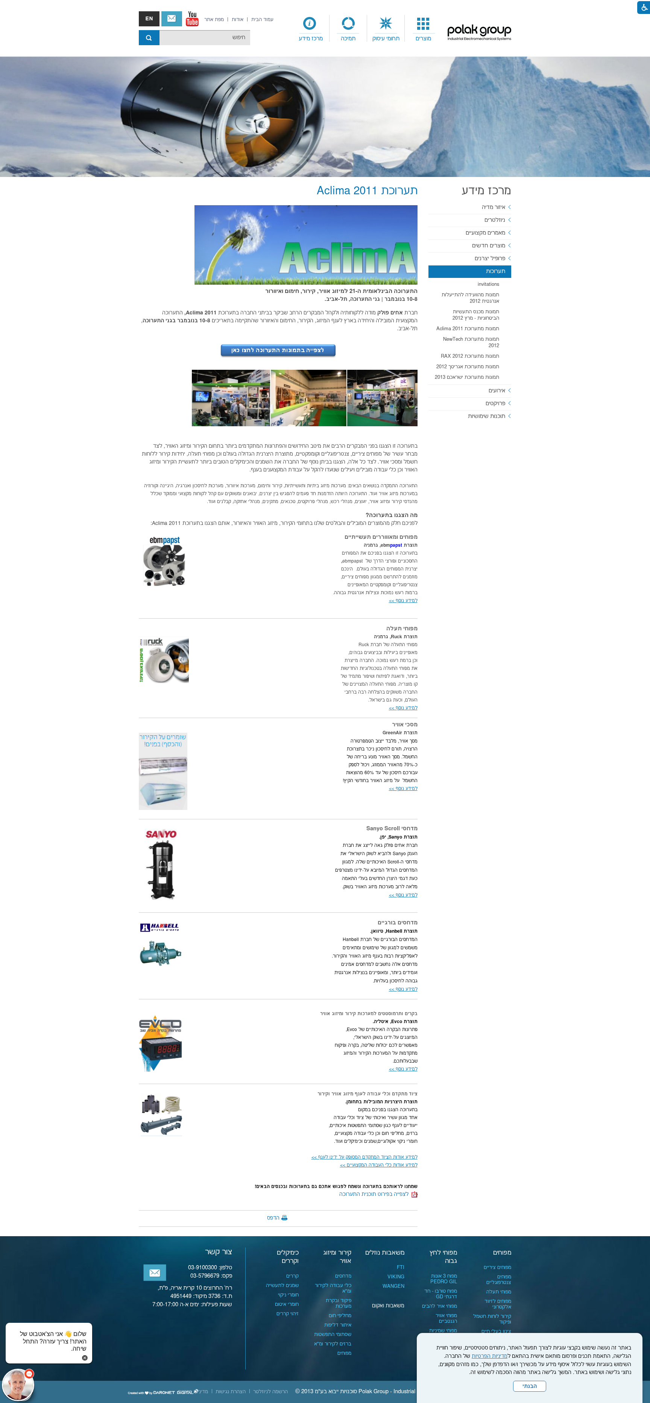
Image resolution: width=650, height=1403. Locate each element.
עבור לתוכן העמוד (325, 8)
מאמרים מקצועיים (485, 233)
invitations (488, 284)
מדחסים (343, 1276)
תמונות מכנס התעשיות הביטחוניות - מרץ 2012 (476, 315)
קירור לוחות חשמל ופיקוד (492, 1319)
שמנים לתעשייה (282, 1286)
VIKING (395, 1277)
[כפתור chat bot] (18, 1385)
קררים (292, 1276)
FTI (400, 1267)
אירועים (497, 390)
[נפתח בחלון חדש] (192, 18)
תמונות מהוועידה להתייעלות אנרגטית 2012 (470, 298)
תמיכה (348, 38)
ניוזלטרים (494, 220)
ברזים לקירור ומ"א (332, 1344)
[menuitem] (423, 28)
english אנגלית (149, 18)
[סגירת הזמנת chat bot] (84, 1358)
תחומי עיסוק (385, 38)
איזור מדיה (493, 207)
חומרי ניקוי (288, 1295)
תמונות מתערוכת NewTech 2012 (471, 342)
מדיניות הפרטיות (489, 1356)
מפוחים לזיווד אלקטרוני (497, 1304)
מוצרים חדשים (488, 245)
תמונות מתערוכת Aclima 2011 (467, 329)
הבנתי (529, 1386)
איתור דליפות (337, 1325)
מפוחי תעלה (498, 1292)
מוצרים (423, 38)
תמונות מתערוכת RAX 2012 (470, 356)
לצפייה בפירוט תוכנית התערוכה (375, 1194)
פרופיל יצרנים (490, 258)
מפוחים (502, 1253)
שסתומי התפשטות (332, 1334)
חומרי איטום (287, 1304)
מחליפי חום (340, 1316)
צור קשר (171, 18)
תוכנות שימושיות (486, 416)
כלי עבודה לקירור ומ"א (333, 1288)
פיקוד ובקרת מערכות (338, 1303)
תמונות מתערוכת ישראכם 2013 (467, 377)
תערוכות (495, 271)
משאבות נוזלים (384, 1253)
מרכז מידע (311, 38)
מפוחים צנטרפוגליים (498, 1280)
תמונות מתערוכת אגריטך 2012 (467, 367)
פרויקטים (495, 403)
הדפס (273, 1218)
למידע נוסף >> (403, 788)
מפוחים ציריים (497, 1267)
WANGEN (393, 1286)
